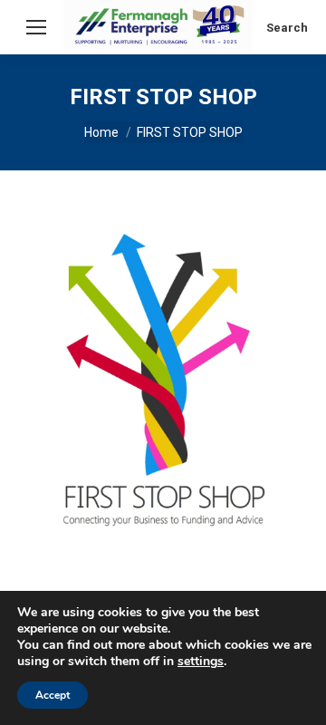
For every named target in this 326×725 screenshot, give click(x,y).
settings (200, 661)
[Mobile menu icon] (36, 27)
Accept (52, 695)
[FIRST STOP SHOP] (163, 380)
